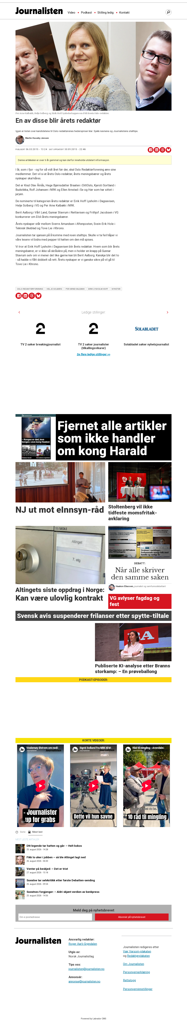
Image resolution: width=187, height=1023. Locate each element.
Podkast (86, 12)
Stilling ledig (105, 12)
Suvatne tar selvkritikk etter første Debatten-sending (61, 880)
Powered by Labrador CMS (93, 1018)
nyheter (116, 289)
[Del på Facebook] (150, 150)
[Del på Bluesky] (168, 150)
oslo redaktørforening (30, 289)
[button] (19, 312)
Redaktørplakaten (138, 956)
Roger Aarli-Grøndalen (83, 944)
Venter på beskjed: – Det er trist (47, 868)
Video (71, 12)
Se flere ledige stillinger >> (93, 354)
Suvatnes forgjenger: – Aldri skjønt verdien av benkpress (63, 892)
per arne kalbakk (75, 289)
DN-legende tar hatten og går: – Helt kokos (54, 845)
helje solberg (54, 289)
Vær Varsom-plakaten (137, 951)
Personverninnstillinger (138, 989)
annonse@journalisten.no (84, 981)
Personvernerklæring (136, 972)
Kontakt (124, 12)
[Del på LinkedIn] (156, 150)
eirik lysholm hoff (98, 289)
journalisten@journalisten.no (86, 969)
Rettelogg (129, 980)
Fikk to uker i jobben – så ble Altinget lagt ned (56, 857)
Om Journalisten (133, 964)
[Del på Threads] (162, 150)
